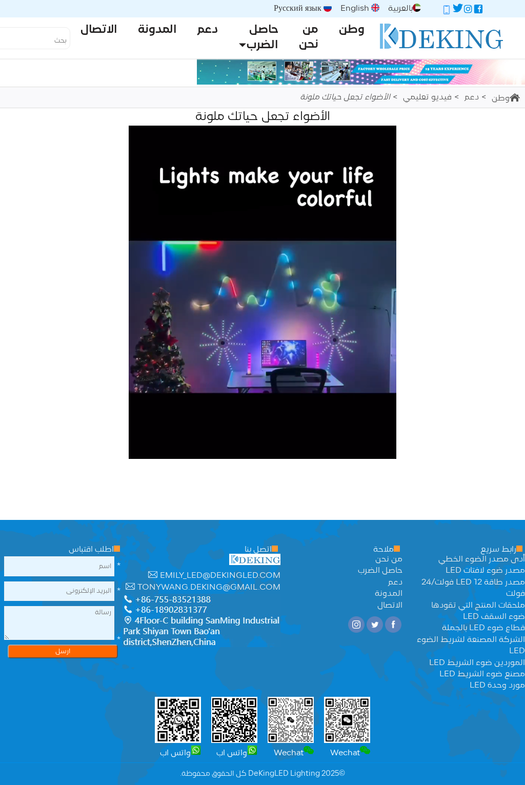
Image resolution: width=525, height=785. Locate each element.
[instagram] (468, 11)
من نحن (388, 559)
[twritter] (458, 11)
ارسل (62, 651)
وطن (501, 98)
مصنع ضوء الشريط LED (482, 674)
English (355, 9)
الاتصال (389, 605)
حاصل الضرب (380, 571)
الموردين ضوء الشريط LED (477, 663)
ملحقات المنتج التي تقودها (478, 605)
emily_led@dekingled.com (220, 576)
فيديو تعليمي (427, 97)
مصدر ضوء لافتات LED (485, 571)
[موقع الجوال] (446, 11)
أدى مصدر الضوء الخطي (481, 559)
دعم (472, 97)
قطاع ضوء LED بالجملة (483, 628)
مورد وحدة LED (497, 685)
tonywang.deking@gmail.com (208, 587)
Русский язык (299, 9)
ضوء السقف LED (494, 617)
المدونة (388, 594)
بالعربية (400, 9)
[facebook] (478, 11)
